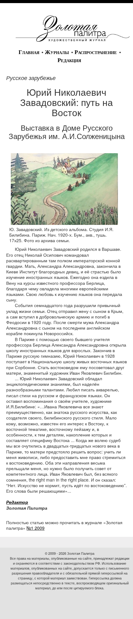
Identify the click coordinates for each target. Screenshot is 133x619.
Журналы (57, 52)
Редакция (69, 60)
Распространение (96, 52)
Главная (29, 52)
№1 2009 (36, 528)
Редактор (17, 502)
